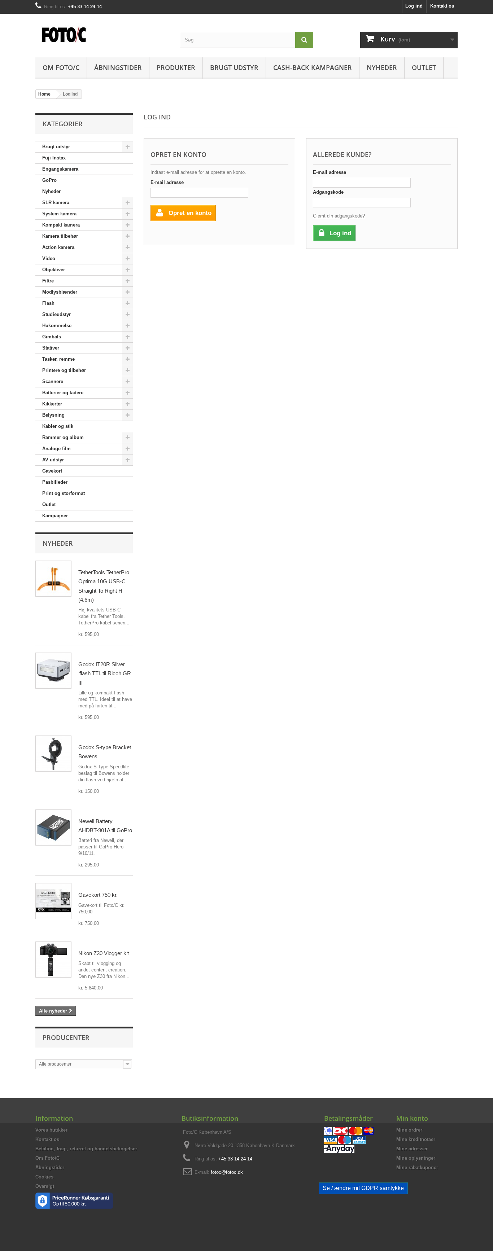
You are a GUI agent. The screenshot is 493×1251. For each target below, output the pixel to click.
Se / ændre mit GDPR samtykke (363, 1188)
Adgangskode (328, 192)
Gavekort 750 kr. (98, 895)
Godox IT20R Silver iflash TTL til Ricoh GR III (104, 673)
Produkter (176, 67)
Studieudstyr (56, 314)
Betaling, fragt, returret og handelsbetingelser (86, 1148)
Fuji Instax (54, 158)
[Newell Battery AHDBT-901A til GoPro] (53, 827)
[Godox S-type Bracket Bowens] (53, 754)
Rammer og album (63, 437)
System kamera (59, 213)
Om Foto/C (61, 67)
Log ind (414, 6)
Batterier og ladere (62, 392)
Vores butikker (51, 1130)
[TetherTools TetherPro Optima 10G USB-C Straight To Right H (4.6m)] (53, 579)
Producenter (66, 1037)
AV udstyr (53, 459)
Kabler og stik (57, 426)
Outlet (424, 67)
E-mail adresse (167, 182)
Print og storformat (63, 493)
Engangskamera (60, 169)
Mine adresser (412, 1148)
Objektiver (53, 269)
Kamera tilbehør (60, 236)
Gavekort (52, 471)
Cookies (44, 1177)
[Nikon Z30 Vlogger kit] (53, 959)
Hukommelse (56, 325)
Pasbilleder (54, 482)
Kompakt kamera (61, 225)
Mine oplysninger (415, 1158)
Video (48, 258)
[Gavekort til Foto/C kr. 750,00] (53, 901)
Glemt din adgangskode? (339, 216)
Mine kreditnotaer (415, 1139)
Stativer (50, 348)
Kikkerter (52, 404)
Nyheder (382, 67)
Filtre (48, 281)
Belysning (53, 415)
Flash (48, 303)
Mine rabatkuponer (417, 1167)
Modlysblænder (59, 292)
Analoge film (56, 448)
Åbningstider (118, 67)
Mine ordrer (409, 1130)
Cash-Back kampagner (312, 67)
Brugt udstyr (234, 67)
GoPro (49, 180)
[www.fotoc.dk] (102, 31)
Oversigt (44, 1186)
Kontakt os (442, 6)
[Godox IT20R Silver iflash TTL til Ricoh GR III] (53, 671)
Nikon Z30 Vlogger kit (103, 953)
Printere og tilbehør (64, 370)
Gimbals (51, 336)
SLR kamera (55, 202)
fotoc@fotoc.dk (227, 1172)
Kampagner (55, 515)
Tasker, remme (58, 359)
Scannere (52, 381)
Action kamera (58, 247)
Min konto (412, 1118)
